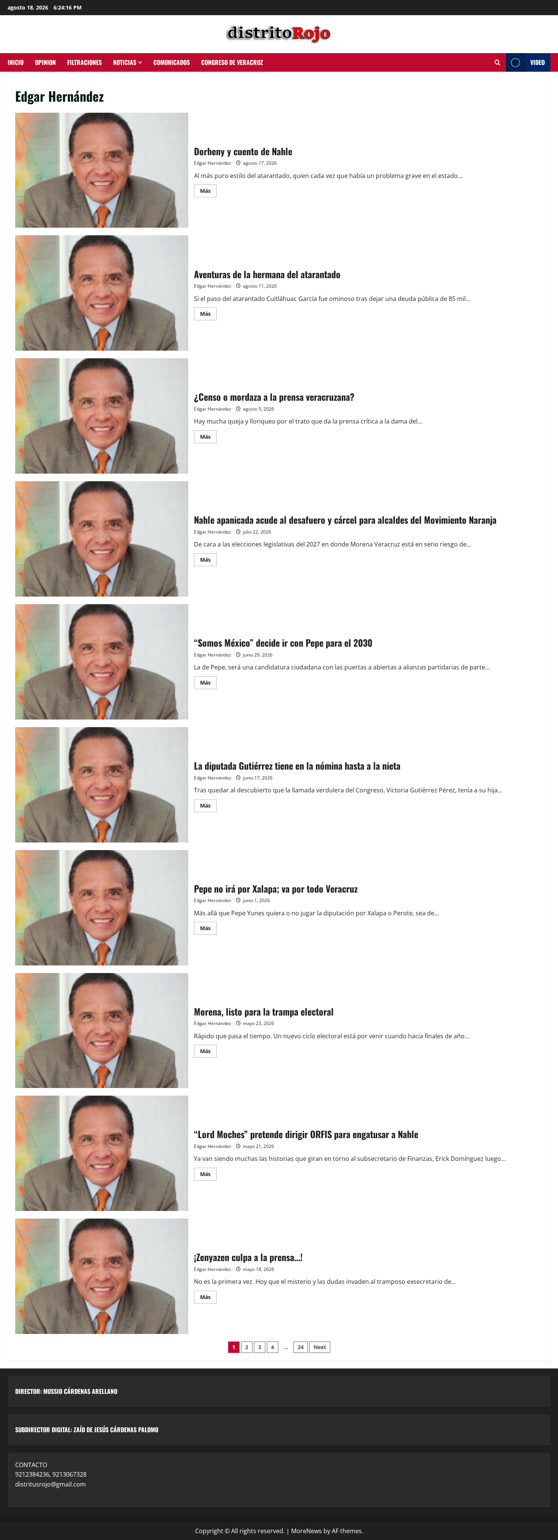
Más (208, 189)
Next (320, 1347)
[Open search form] (497, 62)
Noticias (124, 62)
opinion (45, 62)
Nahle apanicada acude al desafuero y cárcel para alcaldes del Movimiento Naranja (101, 539)
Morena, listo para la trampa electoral (101, 1030)
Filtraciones (84, 62)
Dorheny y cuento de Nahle (101, 170)
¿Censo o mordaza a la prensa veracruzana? (101, 416)
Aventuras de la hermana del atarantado (101, 293)
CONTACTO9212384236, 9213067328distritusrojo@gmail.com (51, 1474)
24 (301, 1347)
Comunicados (171, 62)
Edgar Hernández (212, 163)
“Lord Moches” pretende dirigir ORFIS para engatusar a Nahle (101, 1153)
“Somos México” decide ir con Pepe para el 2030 (101, 662)
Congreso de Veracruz (232, 62)
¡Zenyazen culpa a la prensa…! (101, 1276)
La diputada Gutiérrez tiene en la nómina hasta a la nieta (101, 784)
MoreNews (306, 1531)
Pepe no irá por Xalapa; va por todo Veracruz (101, 907)
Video (537, 62)
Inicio (16, 62)
